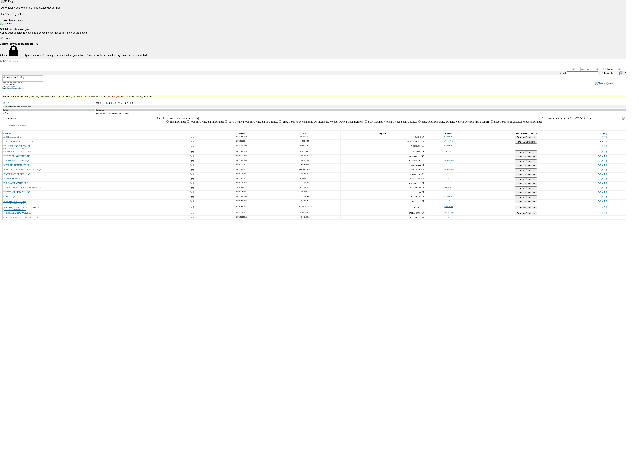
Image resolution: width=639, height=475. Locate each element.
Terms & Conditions (526, 137)
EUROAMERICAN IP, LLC (15, 183)
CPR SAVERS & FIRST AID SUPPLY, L (21, 217)
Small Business (177, 121)
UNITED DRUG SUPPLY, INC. (17, 156)
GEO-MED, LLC (10, 196)
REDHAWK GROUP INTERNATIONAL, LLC (23, 169)
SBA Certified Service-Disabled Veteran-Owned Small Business (455, 121)
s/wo (448, 156)
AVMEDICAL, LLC (12, 137)
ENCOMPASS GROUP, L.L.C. (16, 174)
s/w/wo (448, 151)
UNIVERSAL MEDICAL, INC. (17, 192)
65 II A (6, 103)
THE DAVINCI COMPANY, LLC (17, 160)
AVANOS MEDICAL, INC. (15, 178)
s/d (449, 201)
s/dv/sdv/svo (448, 136)
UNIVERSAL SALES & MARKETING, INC (23, 187)
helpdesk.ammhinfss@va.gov (17, 88)
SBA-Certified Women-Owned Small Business (253, 121)
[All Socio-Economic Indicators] (354, 118)
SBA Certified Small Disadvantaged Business (517, 121)
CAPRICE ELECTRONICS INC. (17, 151)
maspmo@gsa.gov (114, 96)
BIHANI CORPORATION (14, 201)
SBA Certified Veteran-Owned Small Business (392, 121)
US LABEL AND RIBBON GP (16, 146)
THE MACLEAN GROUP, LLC (17, 213)
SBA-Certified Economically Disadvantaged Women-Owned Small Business (322, 121)
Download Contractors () (16, 125)
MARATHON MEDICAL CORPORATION (22, 207)
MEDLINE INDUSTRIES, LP (16, 165)
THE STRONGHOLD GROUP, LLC (19, 141)
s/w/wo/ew (448, 187)
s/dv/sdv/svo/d (449, 160)
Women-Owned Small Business (207, 121)
